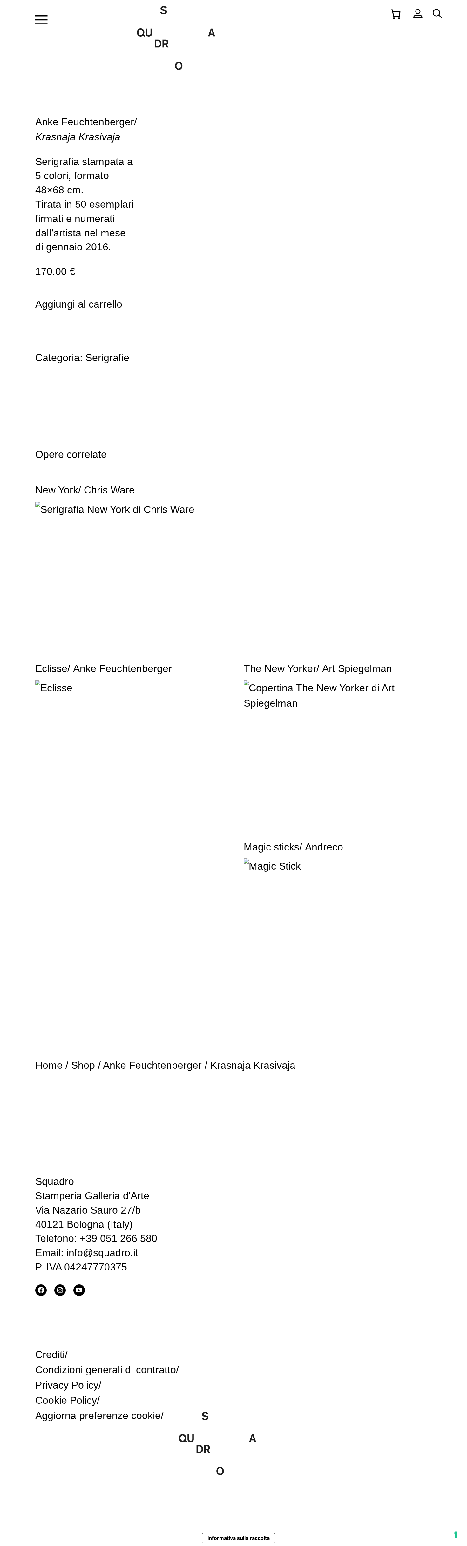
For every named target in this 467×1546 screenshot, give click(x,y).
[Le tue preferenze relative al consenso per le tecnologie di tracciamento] (456, 1535)
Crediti (50, 1354)
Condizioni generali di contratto (105, 1369)
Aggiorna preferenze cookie (98, 1415)
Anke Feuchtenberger (84, 122)
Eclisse (51, 668)
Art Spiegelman (357, 668)
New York (56, 490)
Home (49, 1065)
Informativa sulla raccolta (238, 1538)
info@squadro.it (102, 1252)
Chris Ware (109, 490)
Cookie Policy (66, 1400)
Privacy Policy (66, 1385)
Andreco (324, 847)
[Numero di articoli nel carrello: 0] (395, 13)
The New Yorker (280, 668)
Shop (83, 1065)
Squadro (54, 1181)
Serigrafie (107, 357)
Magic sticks (271, 847)
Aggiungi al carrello (78, 304)
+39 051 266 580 (118, 1238)
